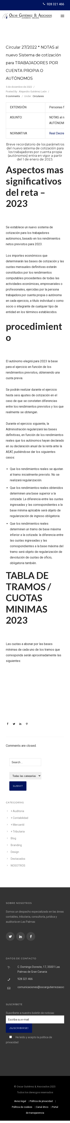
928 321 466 (55, 4)
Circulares (38, 96)
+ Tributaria (18, 831)
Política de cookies (22, 1107)
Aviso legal (20, 1101)
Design (15, 851)
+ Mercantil (17, 824)
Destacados (18, 858)
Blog (13, 838)
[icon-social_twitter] (11, 936)
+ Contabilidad (19, 817)
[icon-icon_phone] (44, 4)
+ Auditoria (17, 811)
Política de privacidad (41, 1101)
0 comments (13, 96)
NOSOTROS (18, 865)
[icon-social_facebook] (30, 936)
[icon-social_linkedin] (21, 936)
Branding (16, 845)
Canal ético (42, 1107)
